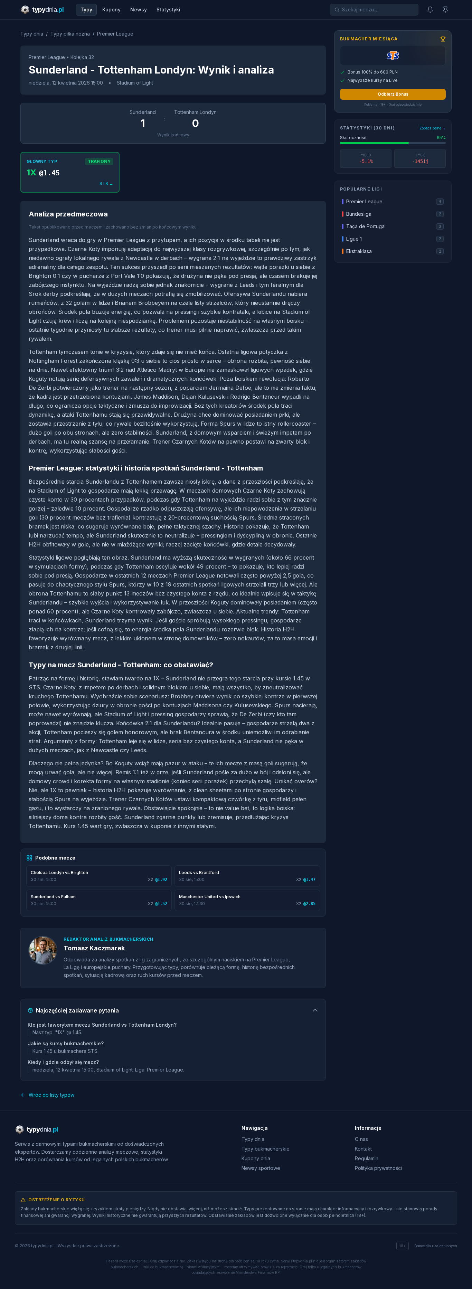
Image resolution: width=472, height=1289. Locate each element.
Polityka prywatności (378, 1168)
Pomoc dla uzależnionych (435, 1246)
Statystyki (168, 9)
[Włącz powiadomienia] (430, 9)
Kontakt (363, 1149)
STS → (106, 183)
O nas (361, 1139)
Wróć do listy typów (51, 1095)
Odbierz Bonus (393, 94)
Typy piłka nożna (70, 34)
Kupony (111, 9)
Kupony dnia (256, 1158)
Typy (86, 9)
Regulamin (366, 1158)
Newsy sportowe (261, 1168)
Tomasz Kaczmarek (94, 948)
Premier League (115, 34)
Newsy (138, 9)
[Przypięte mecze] (445, 9)
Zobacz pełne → (432, 128)
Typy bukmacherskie (266, 1149)
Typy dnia (31, 34)
